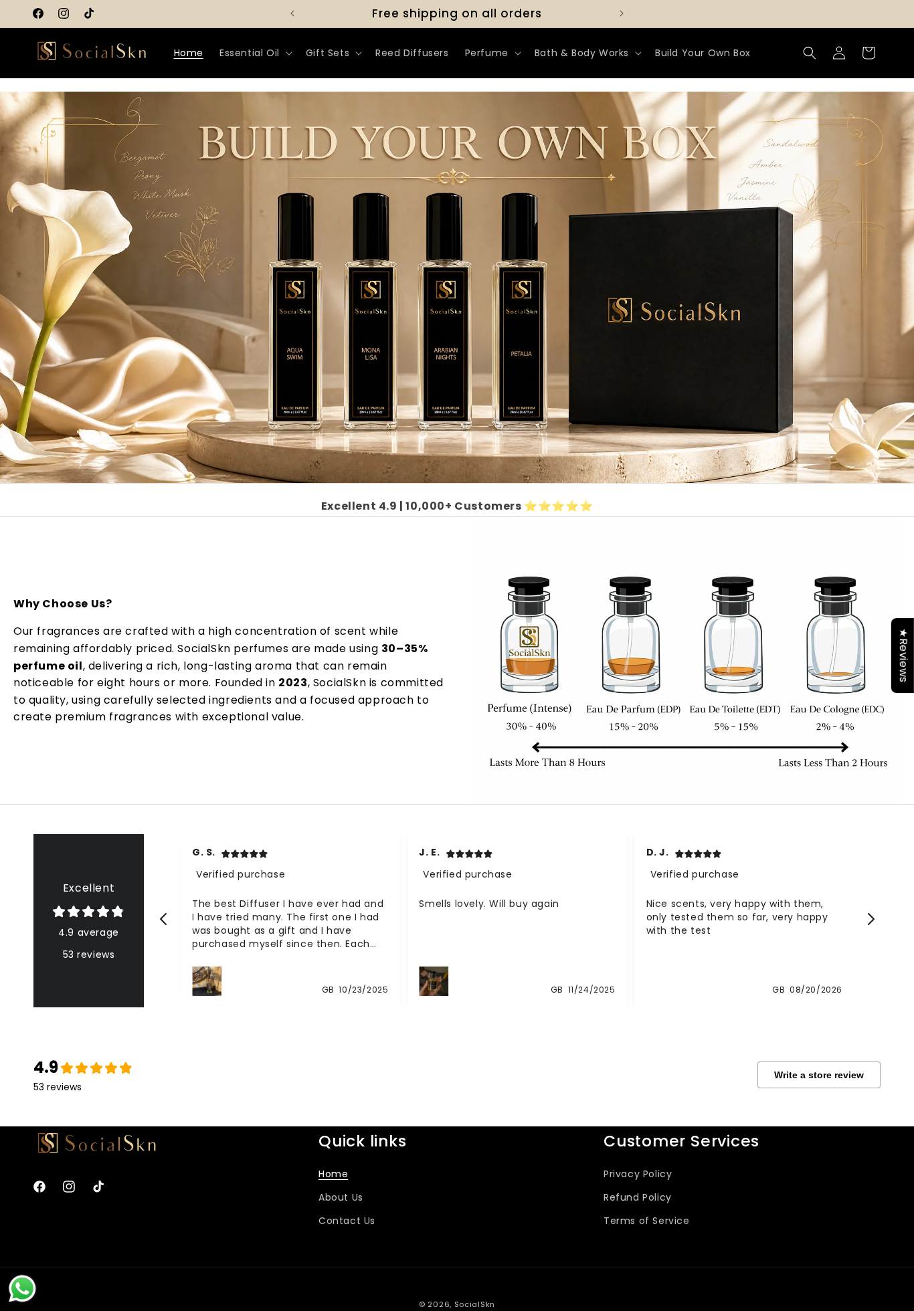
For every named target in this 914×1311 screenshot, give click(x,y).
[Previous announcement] (292, 13)
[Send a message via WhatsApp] (22, 1288)
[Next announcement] (621, 13)
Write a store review (819, 1075)
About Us (340, 1197)
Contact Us (346, 1220)
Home (333, 1174)
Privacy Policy (638, 1174)
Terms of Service (647, 1220)
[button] (254, 53)
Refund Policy (638, 1197)
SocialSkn (474, 1304)
